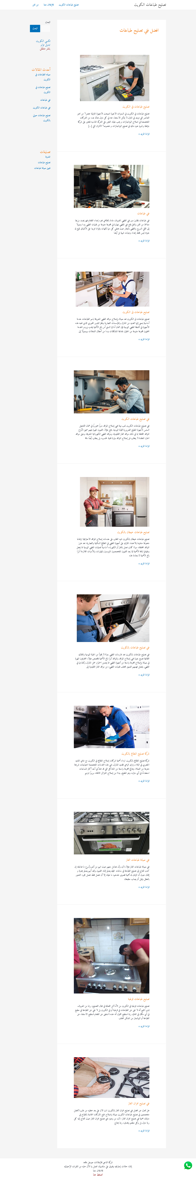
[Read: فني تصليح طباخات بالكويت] (113, 618)
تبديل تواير (45, 44)
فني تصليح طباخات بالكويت (135, 647)
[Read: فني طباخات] (111, 186)
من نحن (35, 5)
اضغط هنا (98, 1174)
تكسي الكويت (43, 41)
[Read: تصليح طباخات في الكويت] (114, 78)
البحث (47, 22)
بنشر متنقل (45, 48)
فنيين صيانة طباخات (42, 168)
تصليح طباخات (44, 162)
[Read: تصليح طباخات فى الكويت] (112, 289)
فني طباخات (143, 213)
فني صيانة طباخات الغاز (137, 860)
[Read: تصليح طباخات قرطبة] (111, 955)
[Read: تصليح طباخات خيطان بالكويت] (114, 502)
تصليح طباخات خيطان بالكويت (133, 532)
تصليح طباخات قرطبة (138, 999)
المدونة (47, 157)
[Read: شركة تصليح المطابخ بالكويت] (111, 727)
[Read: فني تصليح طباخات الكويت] (111, 391)
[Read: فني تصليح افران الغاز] (111, 1077)
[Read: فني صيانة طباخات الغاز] (111, 833)
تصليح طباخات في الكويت (135, 106)
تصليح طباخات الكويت (150, 4)
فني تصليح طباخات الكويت (135, 419)
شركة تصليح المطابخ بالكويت (135, 753)
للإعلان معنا (49, 5)
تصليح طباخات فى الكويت (135, 312)
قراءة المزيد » (144, 134)
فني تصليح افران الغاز (138, 1103)
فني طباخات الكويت (41, 108)
